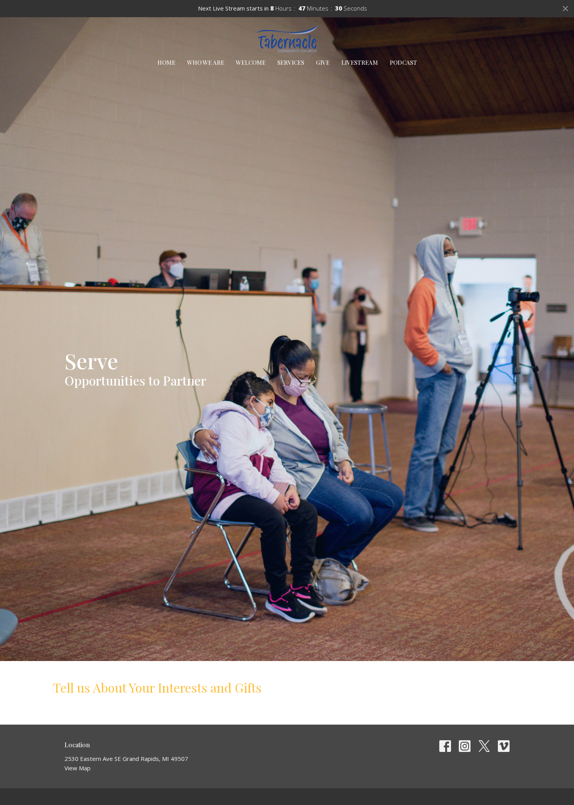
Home (166, 62)
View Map (77, 768)
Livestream (359, 62)
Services (290, 62)
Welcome (251, 62)
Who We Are (205, 62)
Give (323, 62)
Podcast (403, 62)
